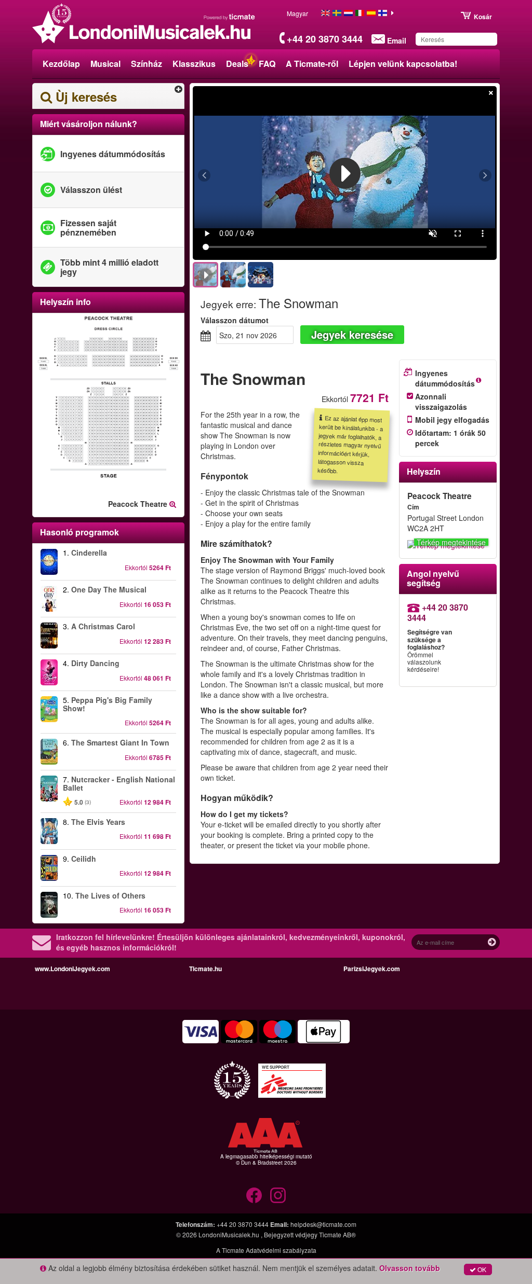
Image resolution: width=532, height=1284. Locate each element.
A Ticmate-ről (312, 64)
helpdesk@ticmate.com (323, 1224)
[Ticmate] (230, 16)
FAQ (267, 64)
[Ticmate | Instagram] (278, 1195)
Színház (146, 64)
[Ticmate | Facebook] (254, 1195)
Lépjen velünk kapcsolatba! (403, 64)
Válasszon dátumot (235, 320)
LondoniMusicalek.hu (229, 1234)
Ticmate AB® (337, 1234)
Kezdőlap (61, 64)
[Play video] (345, 173)
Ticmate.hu (205, 968)
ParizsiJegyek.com (371, 968)
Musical (105, 64)
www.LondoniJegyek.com (72, 968)
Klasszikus (194, 64)
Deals (237, 64)
